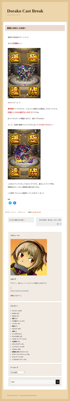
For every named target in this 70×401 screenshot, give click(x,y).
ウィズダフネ (16, 334)
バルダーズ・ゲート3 (18, 339)
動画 (13, 326)
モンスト (13, 212)
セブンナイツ (16, 357)
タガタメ (14, 349)
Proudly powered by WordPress (28, 395)
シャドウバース (16, 347)
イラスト (14, 323)
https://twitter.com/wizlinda (20, 291)
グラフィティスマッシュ (19, 354)
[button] (24, 73)
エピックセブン (16, 344)
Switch (14, 313)
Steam (14, 316)
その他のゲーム (16, 321)
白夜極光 (14, 341)
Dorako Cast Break (25, 10)
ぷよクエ (14, 329)
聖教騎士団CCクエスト (18, 352)
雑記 (13, 318)
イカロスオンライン (18, 359)
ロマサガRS (15, 336)
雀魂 (13, 331)
